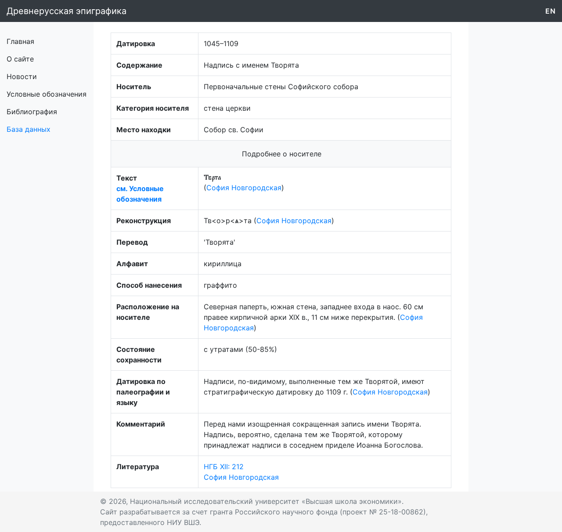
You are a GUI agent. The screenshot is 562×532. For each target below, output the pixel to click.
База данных (28, 129)
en (550, 11)
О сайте (20, 58)
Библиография (32, 111)
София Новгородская (243, 187)
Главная (20, 41)
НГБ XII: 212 (224, 466)
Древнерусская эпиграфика (66, 11)
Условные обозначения (46, 94)
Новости (22, 76)
